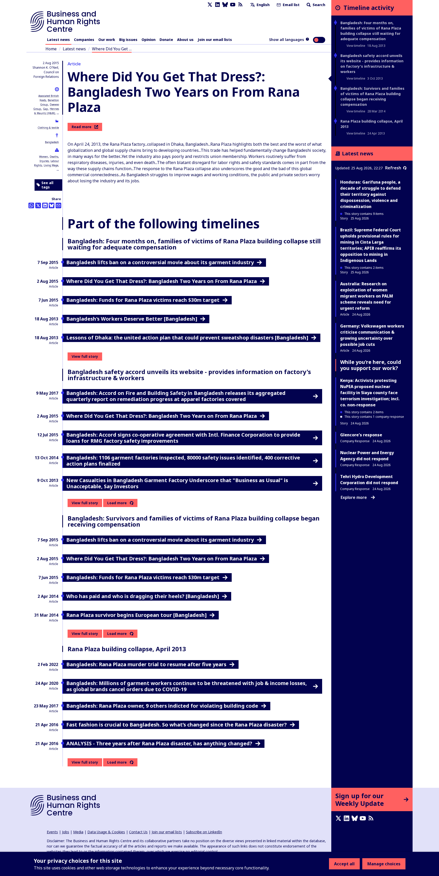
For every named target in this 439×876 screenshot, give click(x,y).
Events (52, 831)
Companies (84, 39)
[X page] (210, 4)
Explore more (354, 497)
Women (43, 156)
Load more (117, 503)
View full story (85, 356)
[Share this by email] (58, 205)
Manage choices (383, 864)
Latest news (58, 39)
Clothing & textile (48, 127)
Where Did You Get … (112, 49)
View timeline (356, 45)
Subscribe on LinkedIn (204, 831)
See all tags (47, 185)
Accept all (344, 864)
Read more (81, 126)
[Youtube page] (233, 4)
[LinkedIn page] (217, 4)
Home (51, 49)
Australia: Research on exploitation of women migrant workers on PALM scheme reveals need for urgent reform (366, 296)
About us (185, 39)
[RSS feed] (240, 4)
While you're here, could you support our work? (370, 365)
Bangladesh (52, 142)
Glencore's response (361, 435)
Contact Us (138, 831)
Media (78, 831)
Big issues (128, 39)
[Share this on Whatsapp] (31, 205)
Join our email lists (215, 39)
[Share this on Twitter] (38, 205)
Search (318, 4)
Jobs (65, 831)
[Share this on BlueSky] (51, 205)
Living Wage (51, 165)
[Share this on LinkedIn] (45, 205)
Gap (45, 109)
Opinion (148, 39)
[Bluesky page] (225, 4)
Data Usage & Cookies (106, 831)
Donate (166, 39)
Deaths (54, 156)
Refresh (393, 168)
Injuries (44, 161)
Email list (291, 4)
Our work (106, 39)
